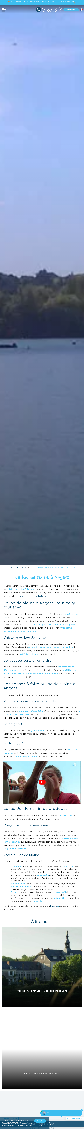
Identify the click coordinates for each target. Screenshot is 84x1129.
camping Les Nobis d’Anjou (34, 596)
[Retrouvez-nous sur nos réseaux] (44, 9)
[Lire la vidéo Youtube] (42, 782)
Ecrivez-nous (75, 1118)
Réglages (40, 1125)
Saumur (54, 906)
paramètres (29, 1125)
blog (32, 567)
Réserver (71, 9)
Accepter (40, 1121)
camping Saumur (17, 567)
